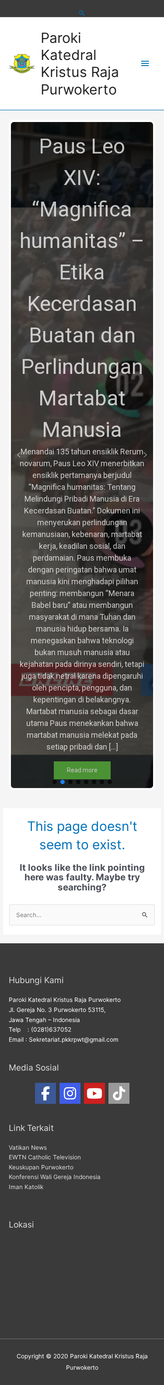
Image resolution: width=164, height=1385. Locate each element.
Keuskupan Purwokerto (41, 1167)
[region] (82, 455)
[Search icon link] (82, 13)
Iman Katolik (26, 1186)
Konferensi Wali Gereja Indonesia (55, 1176)
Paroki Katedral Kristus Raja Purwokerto (80, 63)
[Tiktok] (118, 1093)
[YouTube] (94, 1093)
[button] (18, 454)
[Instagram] (69, 1093)
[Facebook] (45, 1093)
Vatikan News (28, 1147)
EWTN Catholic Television (45, 1157)
